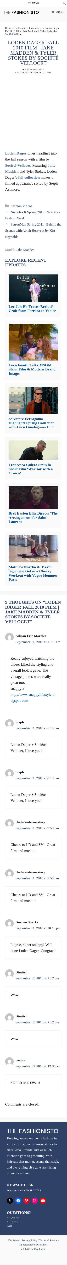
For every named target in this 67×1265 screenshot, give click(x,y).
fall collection (29, 177)
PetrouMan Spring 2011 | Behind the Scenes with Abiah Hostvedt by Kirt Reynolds (33, 230)
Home (8, 28)
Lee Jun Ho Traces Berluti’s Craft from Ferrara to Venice (32, 308)
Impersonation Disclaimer (33, 1244)
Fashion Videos (34, 28)
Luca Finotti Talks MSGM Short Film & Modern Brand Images (32, 369)
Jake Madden (25, 250)
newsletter (32, 1190)
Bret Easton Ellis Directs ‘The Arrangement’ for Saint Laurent (33, 517)
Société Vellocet (17, 165)
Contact (13, 1218)
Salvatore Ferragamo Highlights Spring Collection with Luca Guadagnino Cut (31, 423)
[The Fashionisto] (21, 12)
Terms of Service (48, 1240)
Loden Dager (15, 153)
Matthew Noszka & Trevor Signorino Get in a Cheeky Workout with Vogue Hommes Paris (33, 573)
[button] (64, 4)
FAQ (9, 1226)
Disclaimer (14, 1240)
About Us (13, 1222)
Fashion (18, 28)
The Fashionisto (32, 69)
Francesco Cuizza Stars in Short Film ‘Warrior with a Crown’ (31, 469)
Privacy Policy (29, 1240)
